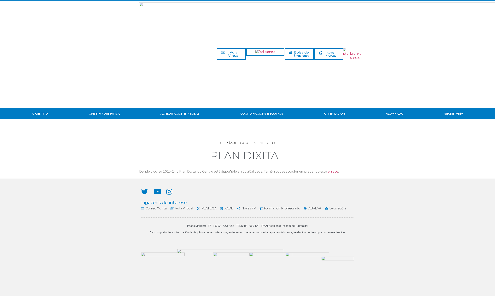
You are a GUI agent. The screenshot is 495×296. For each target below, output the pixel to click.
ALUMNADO (395, 113)
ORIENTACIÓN (334, 113)
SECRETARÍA (453, 113)
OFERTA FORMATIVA (104, 113)
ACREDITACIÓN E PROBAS (180, 113)
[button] (231, 54)
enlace (333, 171)
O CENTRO (40, 113)
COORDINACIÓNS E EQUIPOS (261, 113)
